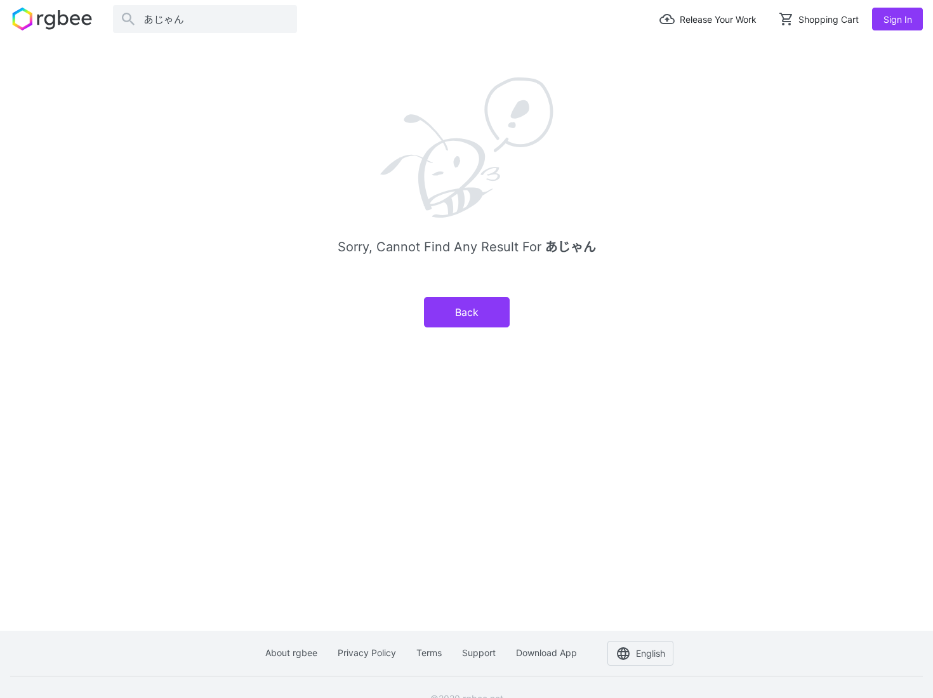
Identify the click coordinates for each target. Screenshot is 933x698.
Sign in (897, 19)
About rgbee (291, 652)
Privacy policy (367, 652)
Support (479, 652)
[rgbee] (52, 19)
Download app (546, 652)
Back (467, 312)
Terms (429, 652)
